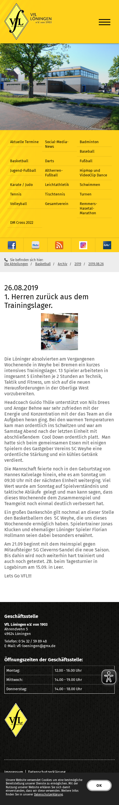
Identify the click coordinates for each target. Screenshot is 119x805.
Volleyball (18, 204)
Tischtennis (55, 194)
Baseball (87, 151)
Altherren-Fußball (54, 172)
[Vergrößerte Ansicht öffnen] (59, 331)
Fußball (86, 161)
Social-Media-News (56, 144)
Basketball (19, 161)
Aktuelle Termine (24, 142)
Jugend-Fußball (23, 170)
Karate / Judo (21, 184)
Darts (49, 161)
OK (99, 785)
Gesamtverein (56, 204)
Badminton (89, 142)
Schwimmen (90, 184)
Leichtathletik (57, 184)
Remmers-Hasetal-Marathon (88, 208)
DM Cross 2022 (21, 222)
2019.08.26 (96, 264)
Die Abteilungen (16, 264)
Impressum (13, 772)
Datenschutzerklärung (47, 772)
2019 (78, 264)
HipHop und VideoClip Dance (93, 172)
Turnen (86, 194)
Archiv (62, 264)
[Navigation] (104, 22)
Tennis (15, 194)
